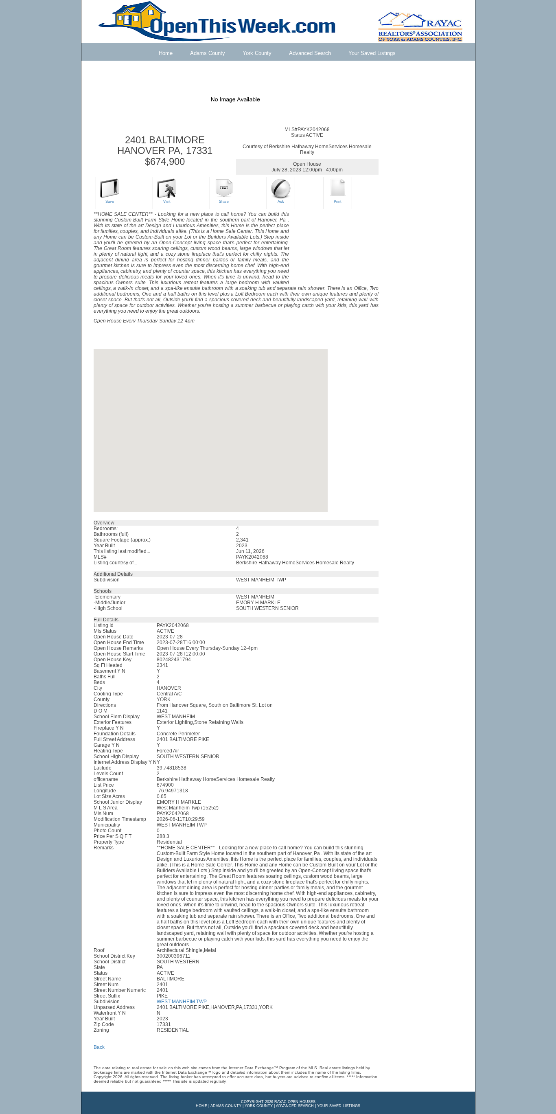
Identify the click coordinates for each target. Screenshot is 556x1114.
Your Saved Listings (372, 53)
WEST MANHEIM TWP (182, 1001)
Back (99, 1047)
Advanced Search (310, 53)
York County (257, 53)
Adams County (207, 53)
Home (166, 53)
